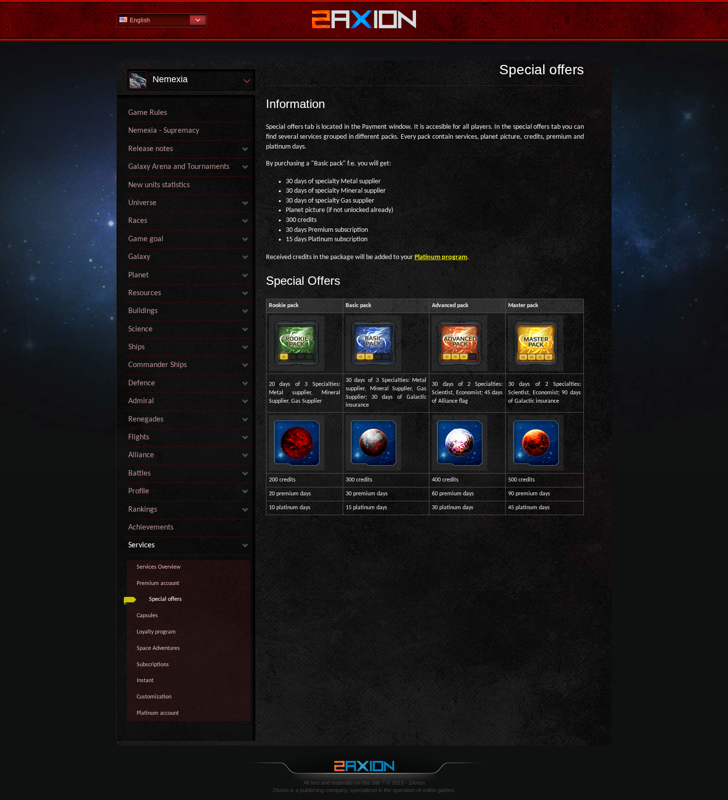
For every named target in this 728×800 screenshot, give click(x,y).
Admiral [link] (141, 401)
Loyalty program (156, 632)
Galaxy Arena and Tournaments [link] (178, 167)
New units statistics (159, 185)
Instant (145, 681)
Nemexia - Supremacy (163, 131)
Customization (154, 697)
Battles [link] (139, 474)
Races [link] (137, 221)
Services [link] (141, 545)
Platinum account (158, 713)
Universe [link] (142, 203)
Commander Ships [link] (157, 365)
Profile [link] (138, 491)
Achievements (150, 528)
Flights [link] (138, 437)
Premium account (158, 584)
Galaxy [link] (139, 257)
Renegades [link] (145, 420)
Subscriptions (153, 665)
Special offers (165, 599)
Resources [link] (144, 293)
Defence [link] (141, 383)
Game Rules (147, 113)
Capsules (147, 616)
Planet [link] (138, 275)
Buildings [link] (142, 311)
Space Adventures (158, 648)
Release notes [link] (150, 149)
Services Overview (159, 567)
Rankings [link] (142, 510)
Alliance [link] (141, 455)
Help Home (364, 20)
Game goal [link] (145, 239)
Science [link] (140, 329)
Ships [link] (136, 347)
